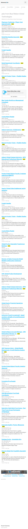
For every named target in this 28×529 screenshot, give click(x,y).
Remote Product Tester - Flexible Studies (14, 76)
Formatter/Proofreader (9, 381)
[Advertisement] (12, 501)
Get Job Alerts (14, 96)
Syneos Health (5, 454)
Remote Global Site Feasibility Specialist (14, 451)
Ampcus (4, 383)
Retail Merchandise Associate (10, 37)
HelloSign (4, 192)
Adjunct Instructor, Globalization (11, 130)
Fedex (3, 51)
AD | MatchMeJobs (6, 441)
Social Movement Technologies (9, 320)
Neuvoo (21, 474)
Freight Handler (6, 50)
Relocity (4, 262)
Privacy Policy (22, 475)
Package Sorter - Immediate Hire (11, 439)
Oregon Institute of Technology (9, 131)
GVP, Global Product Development (12, 274)
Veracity (4, 104)
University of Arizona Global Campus (10, 160)
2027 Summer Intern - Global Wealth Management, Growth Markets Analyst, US (13, 350)
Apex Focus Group (6, 413)
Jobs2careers (14, 474)
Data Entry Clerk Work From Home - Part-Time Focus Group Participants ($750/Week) (14, 410)
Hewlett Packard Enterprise (8, 335)
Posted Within (10, 7)
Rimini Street (5, 275)
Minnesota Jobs (5, 304)
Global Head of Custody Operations (12, 303)
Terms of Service (7, 475)
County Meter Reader (8, 116)
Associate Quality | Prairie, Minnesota (13, 425)
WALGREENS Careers (7, 25)
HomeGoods (5, 38)
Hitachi (3, 247)
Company (17, 7)
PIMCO (3, 353)
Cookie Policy (15, 475)
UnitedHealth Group (6, 428)
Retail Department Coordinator (11, 63)
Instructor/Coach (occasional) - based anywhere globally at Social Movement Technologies (13, 317)
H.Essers (4, 290)
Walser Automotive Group (8, 396)
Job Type (23, 7)
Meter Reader (5, 118)
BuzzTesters (5, 79)
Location (3, 7)
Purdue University (6, 177)
